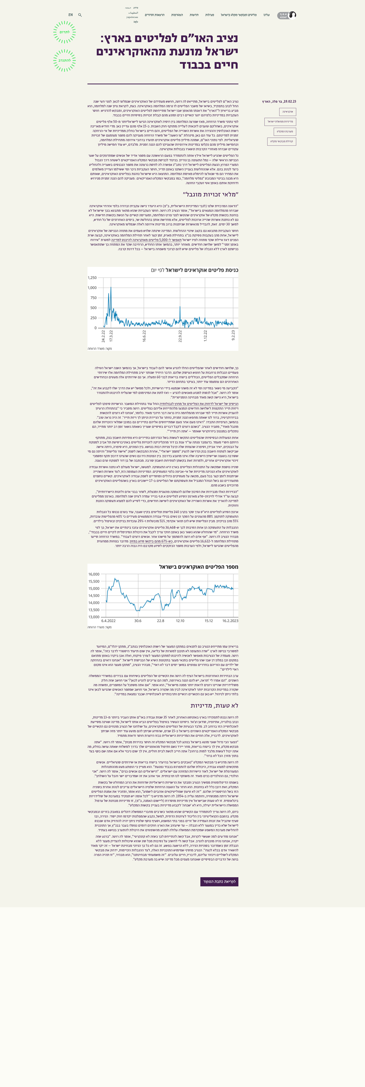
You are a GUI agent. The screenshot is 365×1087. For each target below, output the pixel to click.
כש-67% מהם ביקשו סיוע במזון (151, 541)
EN (70, 15)
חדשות (194, 15)
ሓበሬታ (128, 7)
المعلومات (133, 13)
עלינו (266, 15)
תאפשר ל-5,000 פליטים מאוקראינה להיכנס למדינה (146, 240)
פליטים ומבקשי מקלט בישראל (239, 15)
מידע (135, 8)
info (136, 22)
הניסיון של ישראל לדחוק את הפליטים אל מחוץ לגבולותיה (198, 404)
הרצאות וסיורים (154, 15)
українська (132, 17)
